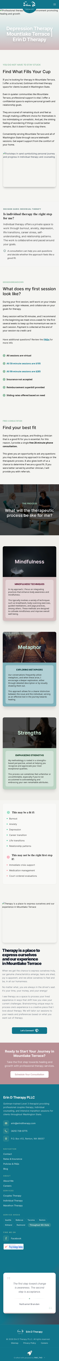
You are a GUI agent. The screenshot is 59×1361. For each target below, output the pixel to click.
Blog (5, 1168)
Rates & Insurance (12, 1159)
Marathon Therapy (13, 1205)
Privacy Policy (29, 1343)
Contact (7, 1154)
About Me (8, 1180)
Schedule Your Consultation (29, 1074)
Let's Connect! (27, 1030)
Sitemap (14, 1343)
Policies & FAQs (11, 1163)
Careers (7, 1185)
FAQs (47, 339)
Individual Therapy (13, 1200)
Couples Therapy (12, 1195)
